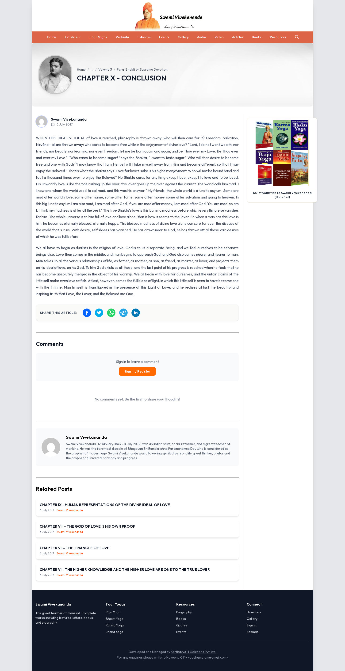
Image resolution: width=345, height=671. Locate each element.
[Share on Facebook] (87, 313)
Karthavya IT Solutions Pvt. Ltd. (193, 652)
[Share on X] (99, 313)
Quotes (181, 625)
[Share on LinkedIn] (135, 313)
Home (51, 37)
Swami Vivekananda (86, 437)
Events (164, 37)
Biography (184, 612)
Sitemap (253, 632)
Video (219, 37)
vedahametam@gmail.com (207, 657)
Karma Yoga (115, 625)
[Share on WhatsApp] (111, 313)
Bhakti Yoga (114, 619)
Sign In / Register (137, 371)
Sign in (251, 625)
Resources (278, 37)
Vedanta (122, 37)
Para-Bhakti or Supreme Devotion (142, 69)
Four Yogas (98, 37)
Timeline (71, 37)
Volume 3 (105, 69)
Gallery (183, 37)
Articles (237, 37)
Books (256, 37)
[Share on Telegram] (123, 313)
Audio (201, 37)
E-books (144, 37)
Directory (254, 612)
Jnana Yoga (114, 632)
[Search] (297, 37)
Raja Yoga (113, 612)
